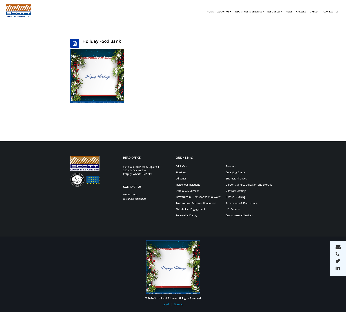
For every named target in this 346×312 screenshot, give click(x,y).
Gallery (315, 11)
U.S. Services (233, 209)
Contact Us (331, 11)
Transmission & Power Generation (196, 203)
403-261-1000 (130, 194)
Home (210, 11)
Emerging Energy (235, 172)
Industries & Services (248, 11)
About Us (223, 11)
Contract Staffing (236, 190)
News (289, 11)
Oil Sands (181, 178)
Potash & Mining (235, 197)
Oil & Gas (181, 166)
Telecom (231, 166)
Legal (166, 304)
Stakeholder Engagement (190, 209)
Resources (274, 11)
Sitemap (178, 304)
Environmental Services (239, 215)
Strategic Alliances (236, 178)
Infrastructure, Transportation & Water (198, 197)
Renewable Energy (186, 215)
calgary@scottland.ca (134, 198)
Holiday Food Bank (102, 41)
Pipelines (181, 172)
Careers (301, 11)
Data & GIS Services (187, 190)
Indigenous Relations (188, 184)
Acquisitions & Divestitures (241, 203)
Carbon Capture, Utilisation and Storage (249, 184)
